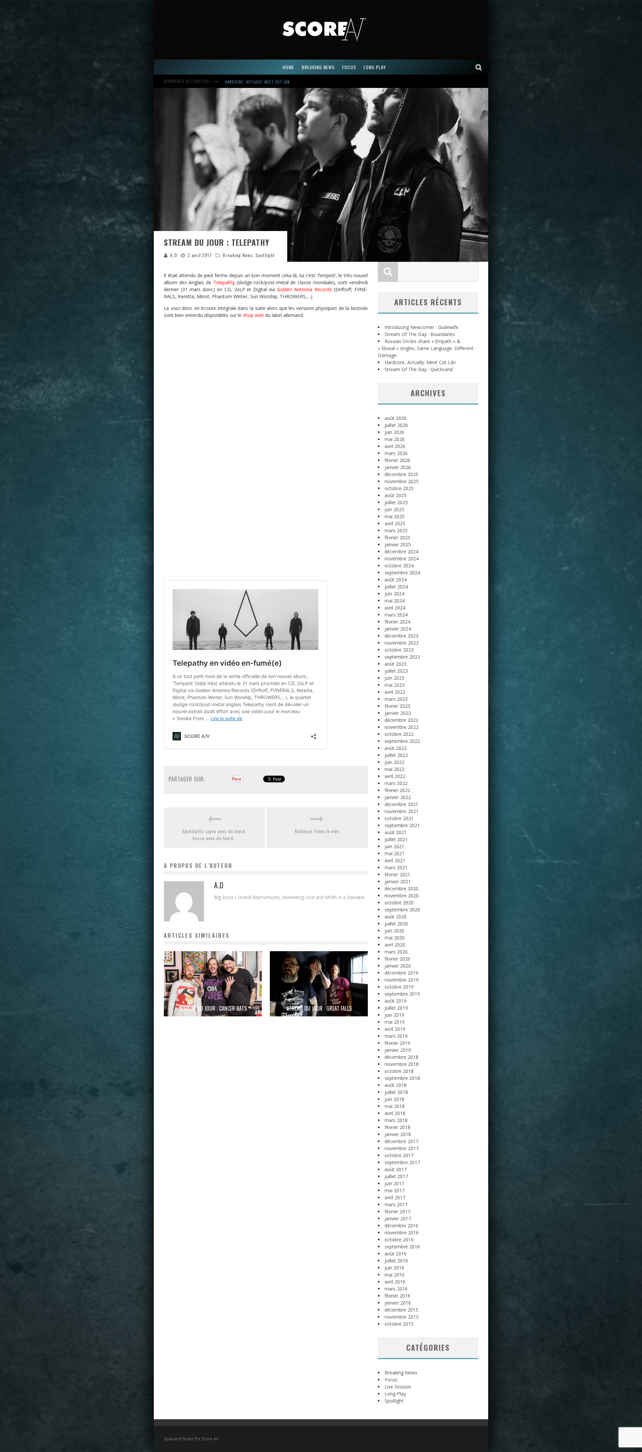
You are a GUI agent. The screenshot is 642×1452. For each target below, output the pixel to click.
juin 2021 (394, 846)
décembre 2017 (401, 1141)
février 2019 (397, 1043)
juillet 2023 (396, 671)
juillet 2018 (396, 1092)
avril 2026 (395, 446)
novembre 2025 (402, 481)
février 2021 (397, 874)
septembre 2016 (402, 1246)
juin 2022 (394, 762)
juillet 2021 (396, 839)
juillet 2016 (396, 1260)
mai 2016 (395, 1274)
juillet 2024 (396, 586)
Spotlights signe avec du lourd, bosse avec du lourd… (214, 834)
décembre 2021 (401, 804)
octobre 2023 (399, 650)
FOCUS (349, 67)
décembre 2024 (401, 551)
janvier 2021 (398, 881)
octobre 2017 (399, 1155)
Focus (391, 1379)
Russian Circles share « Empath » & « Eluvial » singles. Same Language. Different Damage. (425, 348)
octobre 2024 (399, 565)
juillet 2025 (396, 502)
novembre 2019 (402, 980)
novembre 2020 (402, 895)
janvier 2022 (398, 797)
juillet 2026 (396, 425)
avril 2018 (395, 1113)
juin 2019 (394, 1015)
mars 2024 (396, 614)
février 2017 (397, 1211)
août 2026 (396, 418)
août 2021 (396, 832)
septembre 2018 (402, 1078)
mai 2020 (395, 937)
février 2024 (397, 622)
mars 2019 (396, 1036)
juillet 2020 (396, 923)
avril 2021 (395, 860)
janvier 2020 (398, 966)
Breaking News (238, 254)
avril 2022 (395, 776)
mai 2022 (395, 769)
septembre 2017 (402, 1162)
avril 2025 (395, 523)
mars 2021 (396, 867)
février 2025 (397, 537)
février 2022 (397, 790)
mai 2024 (395, 600)
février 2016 (397, 1296)
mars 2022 (396, 783)
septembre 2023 (402, 657)
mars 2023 (396, 699)
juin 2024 (394, 593)
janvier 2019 (398, 1050)
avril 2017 (395, 1197)
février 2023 (397, 706)
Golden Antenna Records (304, 289)
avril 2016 (395, 1281)
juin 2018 (394, 1099)
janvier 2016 (398, 1303)
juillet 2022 (396, 755)
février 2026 (397, 460)
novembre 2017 (402, 1148)
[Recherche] (479, 67)
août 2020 (396, 916)
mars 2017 (396, 1204)
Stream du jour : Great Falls (319, 1008)
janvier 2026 (398, 467)
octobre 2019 (399, 987)
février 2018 (397, 1127)
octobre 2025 (399, 488)
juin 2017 (394, 1183)
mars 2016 (396, 1289)
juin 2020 (394, 930)
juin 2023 (394, 678)
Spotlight (265, 254)
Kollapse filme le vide (317, 830)
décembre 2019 (401, 973)
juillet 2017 (396, 1176)
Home (288, 67)
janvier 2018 (398, 1134)
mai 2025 (395, 516)
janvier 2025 (398, 544)
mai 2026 (395, 439)
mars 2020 (396, 951)
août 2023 (396, 664)
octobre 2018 (399, 1071)
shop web (253, 315)
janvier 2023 (398, 713)
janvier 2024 (398, 629)
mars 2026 (396, 453)
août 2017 (396, 1169)
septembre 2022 (402, 741)
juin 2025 (394, 509)
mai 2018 (395, 1106)
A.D (173, 254)
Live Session (398, 1386)
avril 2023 (395, 692)
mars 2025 (396, 530)
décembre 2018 (401, 1057)
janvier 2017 (398, 1218)
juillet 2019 (396, 1008)
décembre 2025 (401, 474)
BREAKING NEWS (318, 67)
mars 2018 (396, 1120)
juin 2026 (394, 432)
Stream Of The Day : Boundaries (420, 334)
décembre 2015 (401, 1310)
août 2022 (396, 748)
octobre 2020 (399, 902)
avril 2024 (395, 607)
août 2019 (396, 1001)
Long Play (395, 1393)
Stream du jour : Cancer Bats (213, 1008)
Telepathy (224, 282)
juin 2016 (394, 1267)
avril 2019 (395, 1029)
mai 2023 (395, 685)
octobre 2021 (399, 818)
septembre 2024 (402, 572)
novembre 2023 (402, 643)
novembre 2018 (402, 1064)
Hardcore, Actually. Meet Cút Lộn (420, 362)
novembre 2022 (402, 727)
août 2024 (396, 579)
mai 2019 (395, 1022)
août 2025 (396, 495)
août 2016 (396, 1253)
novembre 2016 (402, 1232)
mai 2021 (395, 853)
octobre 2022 (399, 734)
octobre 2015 (399, 1324)
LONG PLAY (374, 67)
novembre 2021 (402, 811)
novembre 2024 (402, 558)
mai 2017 (395, 1190)
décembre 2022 (401, 720)
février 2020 (397, 959)
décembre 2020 (401, 888)
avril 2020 (395, 944)
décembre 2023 (401, 636)
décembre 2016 (401, 1225)
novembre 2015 (402, 1317)
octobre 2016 (399, 1239)
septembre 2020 (402, 909)
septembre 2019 (402, 994)
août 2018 (396, 1085)
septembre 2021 (402, 825)
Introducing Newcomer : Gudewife (258, 82)
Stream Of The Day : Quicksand (419, 369)
